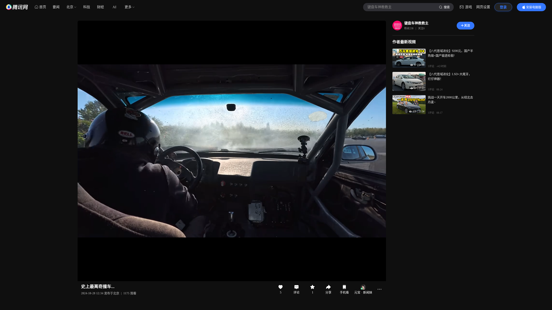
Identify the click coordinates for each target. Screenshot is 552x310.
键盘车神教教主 (416, 23)
